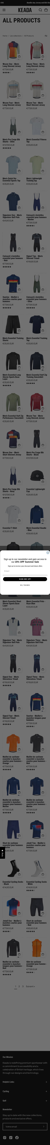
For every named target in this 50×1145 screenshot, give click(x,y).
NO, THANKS (25, 585)
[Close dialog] (48, 552)
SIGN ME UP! (25, 579)
